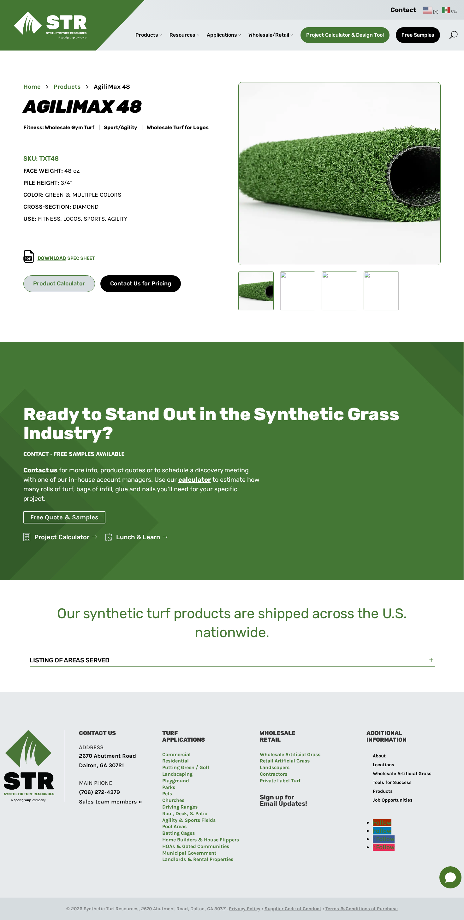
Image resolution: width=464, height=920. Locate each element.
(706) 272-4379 (99, 792)
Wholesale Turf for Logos (178, 127)
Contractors (273, 774)
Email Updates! (283, 803)
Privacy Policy (244, 908)
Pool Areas (174, 826)
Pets (167, 794)
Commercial (176, 754)
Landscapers (274, 767)
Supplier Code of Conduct (293, 908)
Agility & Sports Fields (189, 820)
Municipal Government (189, 853)
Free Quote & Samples (64, 517)
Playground (175, 781)
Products (67, 86)
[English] (431, 10)
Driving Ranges (180, 807)
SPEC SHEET (66, 258)
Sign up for (277, 797)
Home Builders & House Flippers (200, 840)
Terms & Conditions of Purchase (361, 908)
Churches (173, 800)
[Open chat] (450, 877)
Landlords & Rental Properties (197, 859)
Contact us (40, 470)
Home (32, 86)
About (379, 756)
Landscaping (177, 774)
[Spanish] (450, 10)
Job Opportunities (393, 800)
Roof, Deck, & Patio (184, 813)
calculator (194, 479)
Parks (168, 787)
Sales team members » (110, 801)
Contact (403, 10)
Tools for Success (392, 782)
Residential (175, 761)
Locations (383, 765)
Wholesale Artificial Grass (290, 754)
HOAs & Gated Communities (195, 846)
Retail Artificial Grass (285, 761)
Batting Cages (178, 833)
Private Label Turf (280, 781)
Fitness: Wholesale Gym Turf (58, 127)
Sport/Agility (120, 127)
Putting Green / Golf (185, 767)
